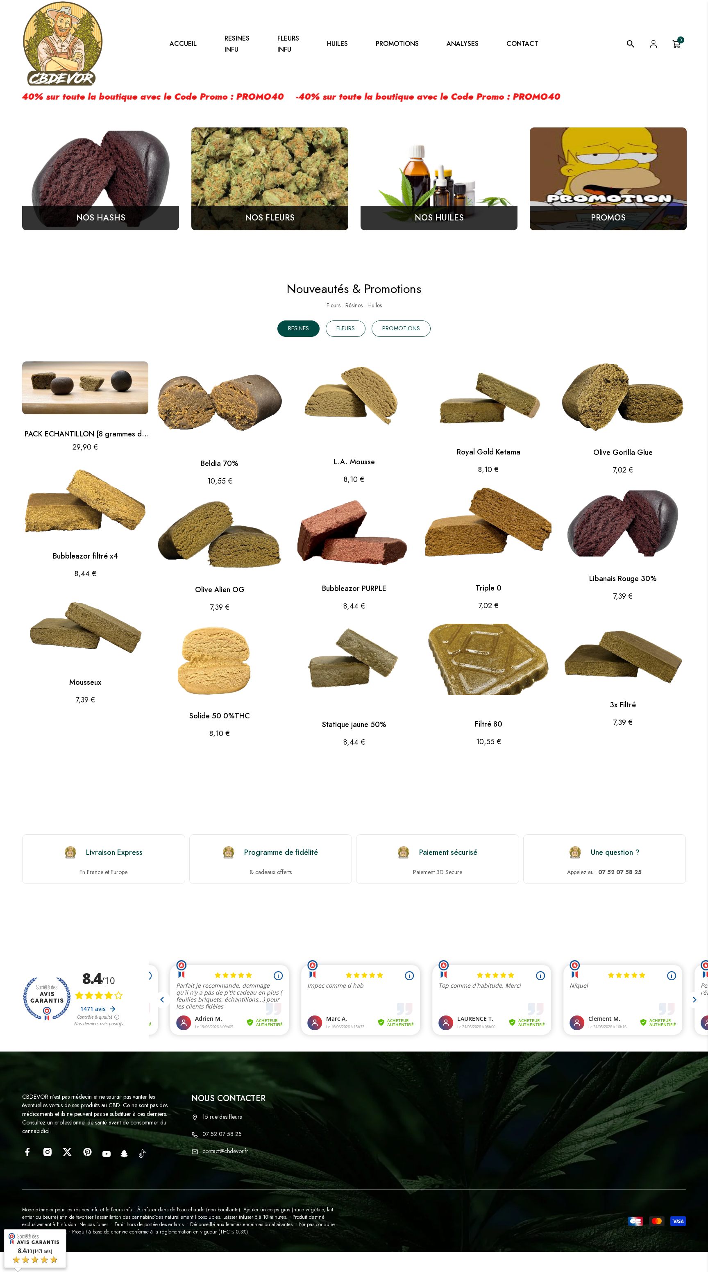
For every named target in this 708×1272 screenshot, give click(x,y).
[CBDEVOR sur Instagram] (47, 1152)
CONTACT (522, 43)
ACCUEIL (183, 43)
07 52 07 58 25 (222, 1134)
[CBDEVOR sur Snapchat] (124, 1154)
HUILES (337, 43)
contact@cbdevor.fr (225, 1151)
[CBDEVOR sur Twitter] (67, 1152)
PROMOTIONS (397, 43)
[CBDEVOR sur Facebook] (27, 1152)
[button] (354, 446)
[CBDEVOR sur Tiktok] (142, 1153)
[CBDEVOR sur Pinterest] (87, 1152)
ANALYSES (463, 43)
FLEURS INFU (288, 44)
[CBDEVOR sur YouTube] (106, 1154)
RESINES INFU (237, 44)
